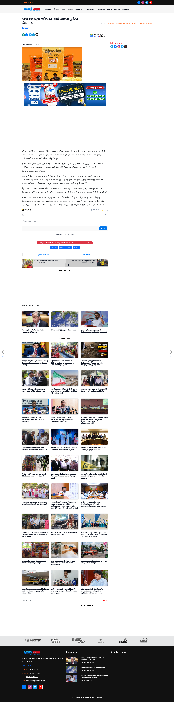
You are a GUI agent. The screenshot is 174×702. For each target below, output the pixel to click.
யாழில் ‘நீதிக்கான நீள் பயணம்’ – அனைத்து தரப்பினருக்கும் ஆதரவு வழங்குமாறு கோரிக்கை (62, 419)
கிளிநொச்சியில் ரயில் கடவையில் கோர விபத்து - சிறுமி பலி (64, 533)
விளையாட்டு (91, 9)
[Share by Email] (36, 34)
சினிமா (70, 9)
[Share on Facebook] (26, 34)
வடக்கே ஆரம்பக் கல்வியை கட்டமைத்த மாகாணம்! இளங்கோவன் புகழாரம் (64, 448)
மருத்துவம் (101, 9)
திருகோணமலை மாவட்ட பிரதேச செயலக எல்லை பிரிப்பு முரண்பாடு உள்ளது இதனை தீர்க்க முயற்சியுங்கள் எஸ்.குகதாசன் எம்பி (94, 420)
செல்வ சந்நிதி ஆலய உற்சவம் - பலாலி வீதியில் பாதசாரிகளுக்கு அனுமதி (34, 475)
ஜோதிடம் (135, 23)
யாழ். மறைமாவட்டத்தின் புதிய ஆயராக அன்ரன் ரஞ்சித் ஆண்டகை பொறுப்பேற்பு (35, 503)
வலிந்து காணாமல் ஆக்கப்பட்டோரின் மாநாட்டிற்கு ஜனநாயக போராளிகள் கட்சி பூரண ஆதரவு (64, 591)
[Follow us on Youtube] (125, 46)
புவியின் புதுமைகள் (113, 9)
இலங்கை (48, 9)
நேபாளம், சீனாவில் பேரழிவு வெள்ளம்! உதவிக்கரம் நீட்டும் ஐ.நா (34, 331)
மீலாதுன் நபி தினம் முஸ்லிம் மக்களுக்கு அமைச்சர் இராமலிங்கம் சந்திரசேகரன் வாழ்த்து (35, 363)
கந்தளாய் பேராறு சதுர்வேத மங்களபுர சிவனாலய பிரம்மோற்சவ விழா (34, 562)
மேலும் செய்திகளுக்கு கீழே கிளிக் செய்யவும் (56, 243)
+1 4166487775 (33, 669)
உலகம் (64, 9)
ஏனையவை (126, 9)
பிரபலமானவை (86, 255)
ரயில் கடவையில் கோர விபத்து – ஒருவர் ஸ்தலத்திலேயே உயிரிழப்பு (94, 562)
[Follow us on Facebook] (115, 46)
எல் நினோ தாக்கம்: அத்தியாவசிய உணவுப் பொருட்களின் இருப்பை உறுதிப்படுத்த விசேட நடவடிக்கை (92, 591)
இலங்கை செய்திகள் (123, 23)
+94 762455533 (34, 673)
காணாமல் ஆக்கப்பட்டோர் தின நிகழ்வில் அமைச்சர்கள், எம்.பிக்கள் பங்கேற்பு (94, 390)
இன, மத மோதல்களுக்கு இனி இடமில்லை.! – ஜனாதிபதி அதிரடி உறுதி (94, 331)
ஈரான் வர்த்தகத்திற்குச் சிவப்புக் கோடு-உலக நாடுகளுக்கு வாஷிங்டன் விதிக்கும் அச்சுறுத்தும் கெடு (64, 391)
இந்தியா (56, 9)
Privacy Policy (26, 665)
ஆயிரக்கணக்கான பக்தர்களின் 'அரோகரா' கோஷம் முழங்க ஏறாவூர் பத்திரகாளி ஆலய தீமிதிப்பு (62, 363)
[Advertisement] (65, 127)
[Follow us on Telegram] (111, 46)
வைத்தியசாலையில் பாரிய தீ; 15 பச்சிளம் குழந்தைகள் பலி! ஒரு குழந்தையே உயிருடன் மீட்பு (35, 591)
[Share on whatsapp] (23, 34)
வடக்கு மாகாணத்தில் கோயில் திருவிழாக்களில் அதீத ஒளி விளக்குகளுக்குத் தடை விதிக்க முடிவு (93, 504)
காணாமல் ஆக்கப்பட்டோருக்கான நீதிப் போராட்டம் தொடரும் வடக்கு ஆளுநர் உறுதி (63, 476)
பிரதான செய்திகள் (146, 23)
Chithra (25, 44)
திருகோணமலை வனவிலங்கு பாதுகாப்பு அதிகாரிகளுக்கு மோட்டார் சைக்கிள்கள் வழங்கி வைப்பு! (35, 534)
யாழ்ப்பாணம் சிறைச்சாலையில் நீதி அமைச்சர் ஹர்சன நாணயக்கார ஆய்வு (34, 448)
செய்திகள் (110, 23)
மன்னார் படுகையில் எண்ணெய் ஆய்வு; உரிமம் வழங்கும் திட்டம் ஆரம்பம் (93, 448)
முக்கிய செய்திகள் (43, 255)
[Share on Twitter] (30, 34)
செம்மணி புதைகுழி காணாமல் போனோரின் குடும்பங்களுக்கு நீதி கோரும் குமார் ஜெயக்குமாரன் (92, 363)
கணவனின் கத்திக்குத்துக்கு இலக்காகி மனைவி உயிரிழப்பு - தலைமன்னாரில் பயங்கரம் (94, 476)
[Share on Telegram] (33, 34)
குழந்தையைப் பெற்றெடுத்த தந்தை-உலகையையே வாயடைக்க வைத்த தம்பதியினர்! (63, 563)
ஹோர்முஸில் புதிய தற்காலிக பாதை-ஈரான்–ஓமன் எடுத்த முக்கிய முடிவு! (34, 390)
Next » (104, 600)
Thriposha (25, 28)
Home (103, 23)
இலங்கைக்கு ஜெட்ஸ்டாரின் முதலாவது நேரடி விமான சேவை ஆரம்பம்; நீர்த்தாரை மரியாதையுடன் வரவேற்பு (94, 534)
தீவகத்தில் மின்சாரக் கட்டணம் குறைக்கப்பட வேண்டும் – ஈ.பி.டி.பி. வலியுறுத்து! (33, 419)
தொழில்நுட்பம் (80, 9)
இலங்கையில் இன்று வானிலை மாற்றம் (63, 330)
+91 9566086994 (32, 677)
